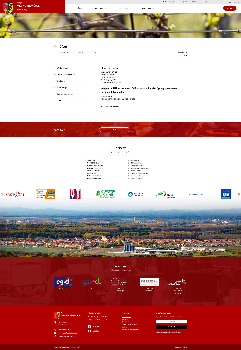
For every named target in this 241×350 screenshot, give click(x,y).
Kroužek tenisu (136, 171)
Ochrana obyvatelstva (65, 94)
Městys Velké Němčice (66, 74)
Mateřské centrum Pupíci (95, 165)
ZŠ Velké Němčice (92, 160)
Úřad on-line (62, 81)
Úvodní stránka (64, 52)
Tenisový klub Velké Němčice (140, 168)
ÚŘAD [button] (79, 8)
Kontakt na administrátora (130, 329)
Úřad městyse (62, 87)
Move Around (135, 160)
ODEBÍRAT (171, 326)
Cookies (124, 327)
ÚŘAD (114, 129)
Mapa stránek (126, 317)
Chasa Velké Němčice (137, 165)
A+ (185, 55)
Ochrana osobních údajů (129, 324)
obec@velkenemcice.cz (70, 333)
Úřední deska (81, 52)
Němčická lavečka (136, 178)
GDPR (59, 100)
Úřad (94, 52)
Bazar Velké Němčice (137, 176)
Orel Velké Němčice (93, 173)
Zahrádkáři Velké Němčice (95, 168)
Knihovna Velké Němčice (95, 176)
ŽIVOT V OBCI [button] (124, 8)
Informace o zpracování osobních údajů (168, 332)
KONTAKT (230, 8)
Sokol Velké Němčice (93, 171)
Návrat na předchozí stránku (110, 106)
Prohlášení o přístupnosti (130, 322)
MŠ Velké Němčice (93, 163)
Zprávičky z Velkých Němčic (139, 173)
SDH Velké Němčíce (137, 163)
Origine (185, 347)
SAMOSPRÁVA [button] (100, 8)
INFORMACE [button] (147, 8)
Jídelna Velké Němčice (94, 178)
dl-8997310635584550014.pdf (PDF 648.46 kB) (120, 99)
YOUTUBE (96, 331)
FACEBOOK (96, 326)
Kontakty (125, 319)
